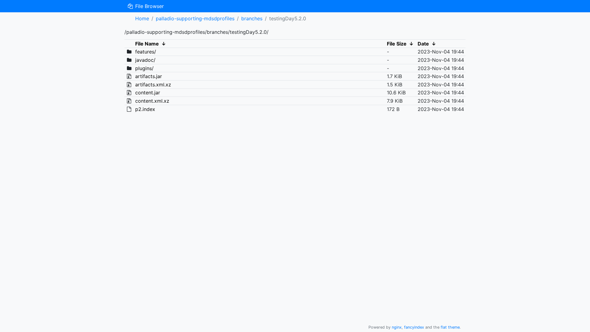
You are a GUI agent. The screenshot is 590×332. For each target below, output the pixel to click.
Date (423, 44)
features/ (145, 52)
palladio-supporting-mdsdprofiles (195, 18)
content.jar (147, 92)
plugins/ (144, 68)
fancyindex (414, 327)
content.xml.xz (152, 101)
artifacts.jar (148, 76)
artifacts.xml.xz (153, 84)
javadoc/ (145, 60)
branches (251, 18)
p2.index (145, 109)
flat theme (450, 327)
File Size (397, 44)
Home (142, 18)
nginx (397, 327)
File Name (147, 44)
